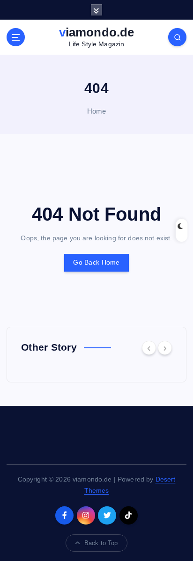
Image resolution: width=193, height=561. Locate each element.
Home (96, 111)
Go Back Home (96, 262)
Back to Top (101, 543)
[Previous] (149, 348)
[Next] (165, 348)
